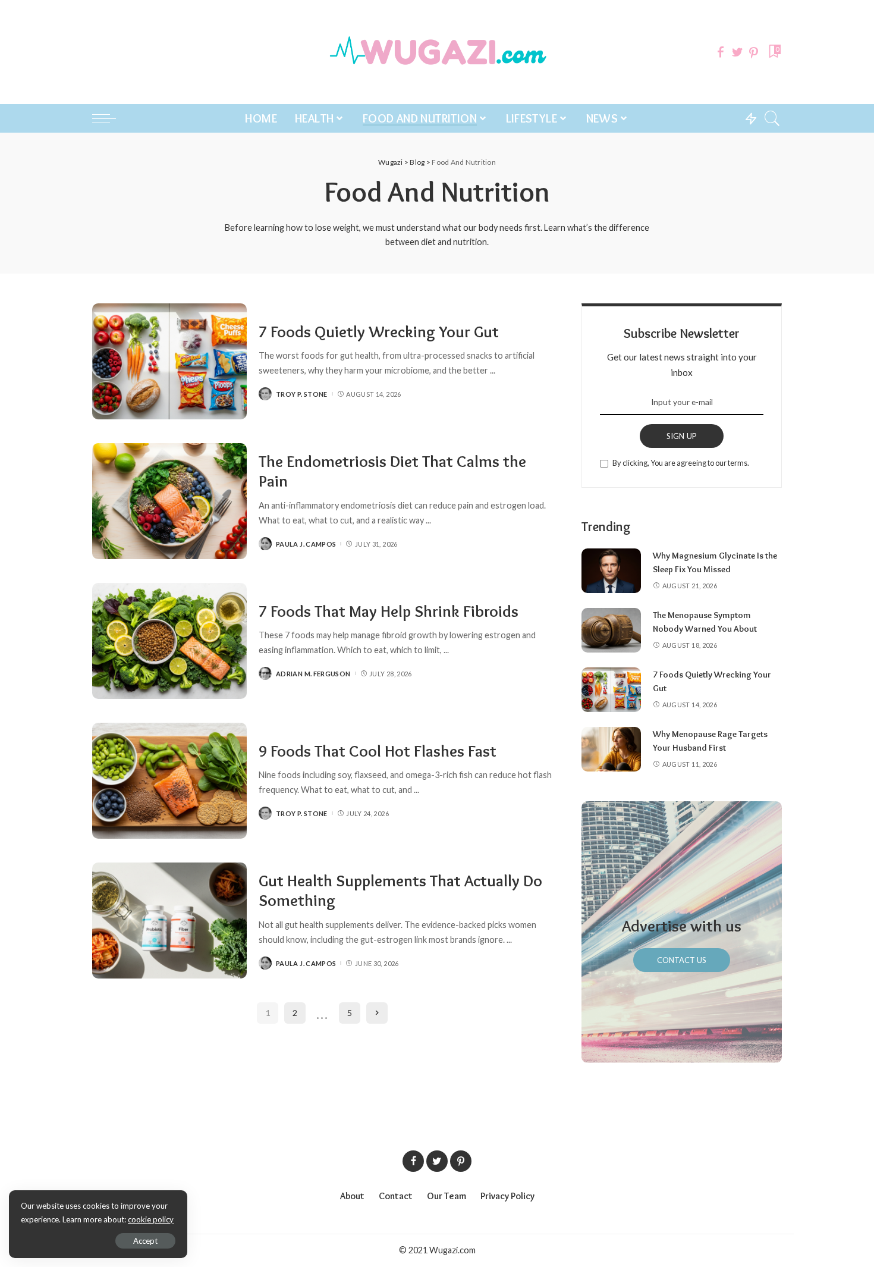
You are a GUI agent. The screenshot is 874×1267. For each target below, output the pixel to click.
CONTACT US (681, 960)
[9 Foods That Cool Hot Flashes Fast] (169, 781)
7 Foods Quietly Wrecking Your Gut (379, 331)
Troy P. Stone (302, 394)
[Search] (772, 118)
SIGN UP (681, 436)
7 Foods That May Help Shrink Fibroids (388, 611)
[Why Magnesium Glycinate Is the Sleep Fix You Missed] (611, 570)
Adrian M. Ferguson (313, 673)
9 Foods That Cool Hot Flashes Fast (377, 751)
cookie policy (151, 1219)
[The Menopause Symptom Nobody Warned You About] (611, 630)
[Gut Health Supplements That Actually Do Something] (169, 921)
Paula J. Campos (306, 544)
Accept (145, 1241)
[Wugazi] (437, 52)
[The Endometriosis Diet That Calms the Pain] (169, 501)
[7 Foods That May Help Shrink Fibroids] (169, 641)
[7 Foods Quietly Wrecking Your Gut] (169, 361)
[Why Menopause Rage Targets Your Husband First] (611, 749)
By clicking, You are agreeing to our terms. (680, 463)
